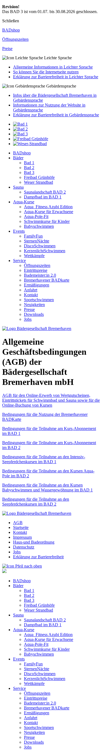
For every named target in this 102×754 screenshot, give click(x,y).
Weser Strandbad (38, 182)
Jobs (28, 319)
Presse (29, 309)
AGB (18, 522)
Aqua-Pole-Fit (36, 216)
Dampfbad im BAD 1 (42, 197)
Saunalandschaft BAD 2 (45, 192)
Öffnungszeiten (37, 265)
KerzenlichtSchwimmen (44, 250)
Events (19, 231)
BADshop (22, 153)
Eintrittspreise (35, 270)
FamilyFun (33, 236)
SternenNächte (36, 241)
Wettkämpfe (34, 255)
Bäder (18, 157)
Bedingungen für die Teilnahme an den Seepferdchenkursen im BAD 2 (35, 501)
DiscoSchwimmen (39, 246)
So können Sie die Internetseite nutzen (46, 72)
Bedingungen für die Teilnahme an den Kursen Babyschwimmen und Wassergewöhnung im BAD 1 (47, 487)
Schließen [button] (10, 20)
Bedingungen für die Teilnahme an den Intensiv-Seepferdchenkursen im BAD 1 (43, 459)
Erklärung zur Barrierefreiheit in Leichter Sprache (55, 76)
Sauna (18, 187)
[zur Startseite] (36, 328)
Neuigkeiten (34, 304)
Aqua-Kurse (23, 202)
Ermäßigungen (36, 285)
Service (19, 260)
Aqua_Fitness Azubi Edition (48, 206)
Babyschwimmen (39, 226)
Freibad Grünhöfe (39, 177)
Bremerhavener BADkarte (46, 280)
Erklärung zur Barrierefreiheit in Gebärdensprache (56, 115)
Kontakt (31, 294)
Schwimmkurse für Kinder (47, 221)
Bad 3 (29, 172)
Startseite (21, 527)
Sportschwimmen (39, 299)
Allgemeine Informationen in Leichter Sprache (53, 67)
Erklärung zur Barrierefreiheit (38, 556)
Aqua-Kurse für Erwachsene (48, 211)
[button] (51, 57)
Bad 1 (29, 162)
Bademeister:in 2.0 (40, 275)
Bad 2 (29, 167)
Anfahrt (30, 290)
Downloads (34, 314)
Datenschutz (23, 547)
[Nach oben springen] (22, 566)
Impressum (22, 537)
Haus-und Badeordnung (33, 542)
